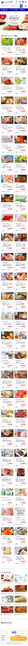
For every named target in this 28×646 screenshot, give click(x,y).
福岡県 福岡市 (18, 262)
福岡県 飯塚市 (18, 360)
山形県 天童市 (5, 66)
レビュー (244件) (7, 308)
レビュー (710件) (20, 152)
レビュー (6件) (6, 524)
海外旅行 (3, 637)
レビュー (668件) (20, 54)
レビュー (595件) (20, 406)
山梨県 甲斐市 (18, 497)
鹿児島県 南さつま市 (6, 478)
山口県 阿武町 (5, 164)
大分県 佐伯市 (5, 380)
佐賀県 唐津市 (18, 536)
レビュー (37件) (20, 269)
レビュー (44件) (20, 73)
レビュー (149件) (20, 348)
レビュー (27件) (20, 426)
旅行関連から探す (4, 9)
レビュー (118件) (20, 308)
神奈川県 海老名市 (5, 105)
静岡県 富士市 (18, 203)
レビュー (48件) (7, 191)
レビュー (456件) (20, 93)
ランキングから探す (14, 9)
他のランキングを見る (19, 638)
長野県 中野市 (18, 399)
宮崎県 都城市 (5, 262)
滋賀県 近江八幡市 (19, 419)
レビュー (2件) (6, 211)
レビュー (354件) (7, 289)
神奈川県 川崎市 (5, 497)
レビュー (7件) (6, 504)
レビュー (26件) (7, 269)
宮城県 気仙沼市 (19, 47)
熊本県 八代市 (5, 517)
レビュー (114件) (7, 250)
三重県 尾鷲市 (5, 184)
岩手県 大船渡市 (19, 105)
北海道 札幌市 (18, 282)
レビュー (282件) (20, 563)
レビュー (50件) (20, 485)
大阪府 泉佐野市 (19, 223)
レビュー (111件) (7, 54)
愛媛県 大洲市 (5, 341)
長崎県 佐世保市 (5, 86)
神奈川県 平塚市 (5, 223)
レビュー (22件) (7, 465)
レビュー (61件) (20, 543)
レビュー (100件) (7, 348)
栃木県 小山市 (5, 145)
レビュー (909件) (7, 93)
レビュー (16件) (20, 171)
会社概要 (3, 635)
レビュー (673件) (7, 132)
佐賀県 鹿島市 (18, 164)
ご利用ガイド (16, 3)
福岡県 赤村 (18, 438)
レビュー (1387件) (7, 446)
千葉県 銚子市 (5, 282)
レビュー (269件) (7, 73)
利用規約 (3, 639)
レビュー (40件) (20, 524)
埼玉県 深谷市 (18, 556)
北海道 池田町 (5, 438)
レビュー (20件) (20, 328)
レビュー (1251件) (20, 367)
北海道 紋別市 (18, 125)
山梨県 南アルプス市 (6, 47)
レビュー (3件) (6, 113)
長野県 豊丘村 (5, 419)
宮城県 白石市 (18, 341)
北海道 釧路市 (18, 321)
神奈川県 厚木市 (5, 203)
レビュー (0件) (20, 446)
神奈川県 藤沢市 (19, 66)
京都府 (17, 184)
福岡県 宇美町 (18, 380)
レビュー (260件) (7, 387)
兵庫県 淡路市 (5, 360)
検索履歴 (20, 3)
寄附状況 (23, 3)
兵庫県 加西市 (18, 517)
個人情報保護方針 (17, 635)
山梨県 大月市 (18, 86)
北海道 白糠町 (18, 145)
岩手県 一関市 (5, 301)
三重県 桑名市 (18, 458)
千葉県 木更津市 (5, 243)
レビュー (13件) (20, 191)
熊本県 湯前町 (18, 243)
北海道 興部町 (5, 399)
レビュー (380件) (7, 543)
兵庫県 (3, 458)
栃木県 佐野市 (5, 321)
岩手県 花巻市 (5, 125)
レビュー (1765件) (20, 132)
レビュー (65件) (7, 152)
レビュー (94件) (7, 406)
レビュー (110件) (20, 113)
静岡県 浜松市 (18, 478)
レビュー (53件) (7, 562)
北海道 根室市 (5, 536)
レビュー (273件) (20, 289)
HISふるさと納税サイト (6, 12)
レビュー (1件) (6, 230)
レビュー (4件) (6, 171)
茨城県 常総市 (18, 301)
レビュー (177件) (7, 485)
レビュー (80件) (7, 328)
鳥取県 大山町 (5, 556)
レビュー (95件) (7, 367)
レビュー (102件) (7, 426)
